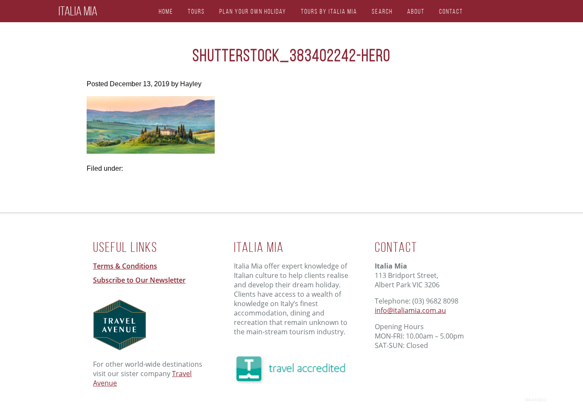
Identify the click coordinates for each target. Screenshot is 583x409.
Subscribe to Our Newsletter (139, 280)
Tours (196, 11)
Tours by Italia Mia (329, 11)
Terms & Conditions (125, 266)
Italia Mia (77, 11)
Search (382, 11)
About (416, 11)
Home (166, 11)
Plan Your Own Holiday (252, 11)
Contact (451, 11)
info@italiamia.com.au (410, 310)
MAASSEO (536, 399)
